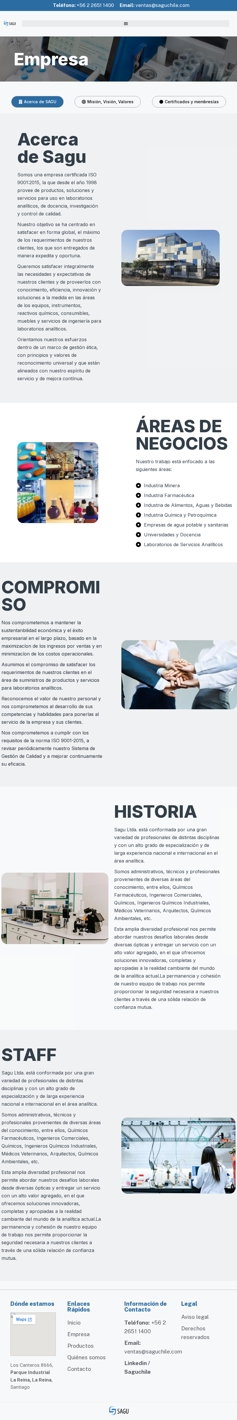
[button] (125, 23)
